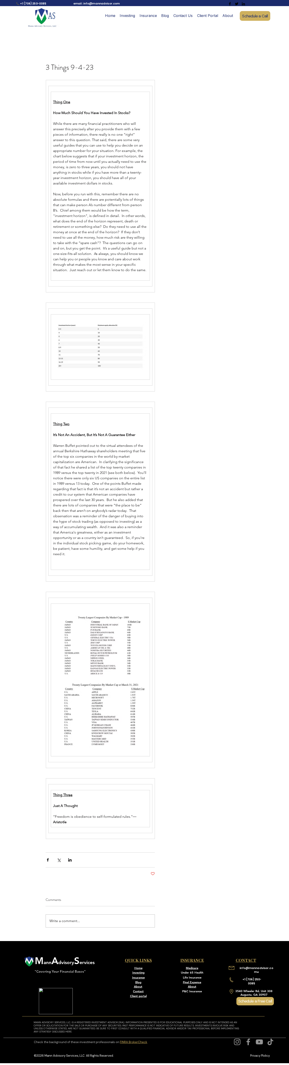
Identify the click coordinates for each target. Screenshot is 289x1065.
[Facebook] (248, 1041)
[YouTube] (259, 1041)
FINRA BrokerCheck (133, 1042)
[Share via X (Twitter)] (59, 860)
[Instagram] (237, 1041)
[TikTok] (270, 1041)
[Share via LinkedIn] (70, 860)
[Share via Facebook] (48, 860)
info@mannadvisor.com (101, 3)
